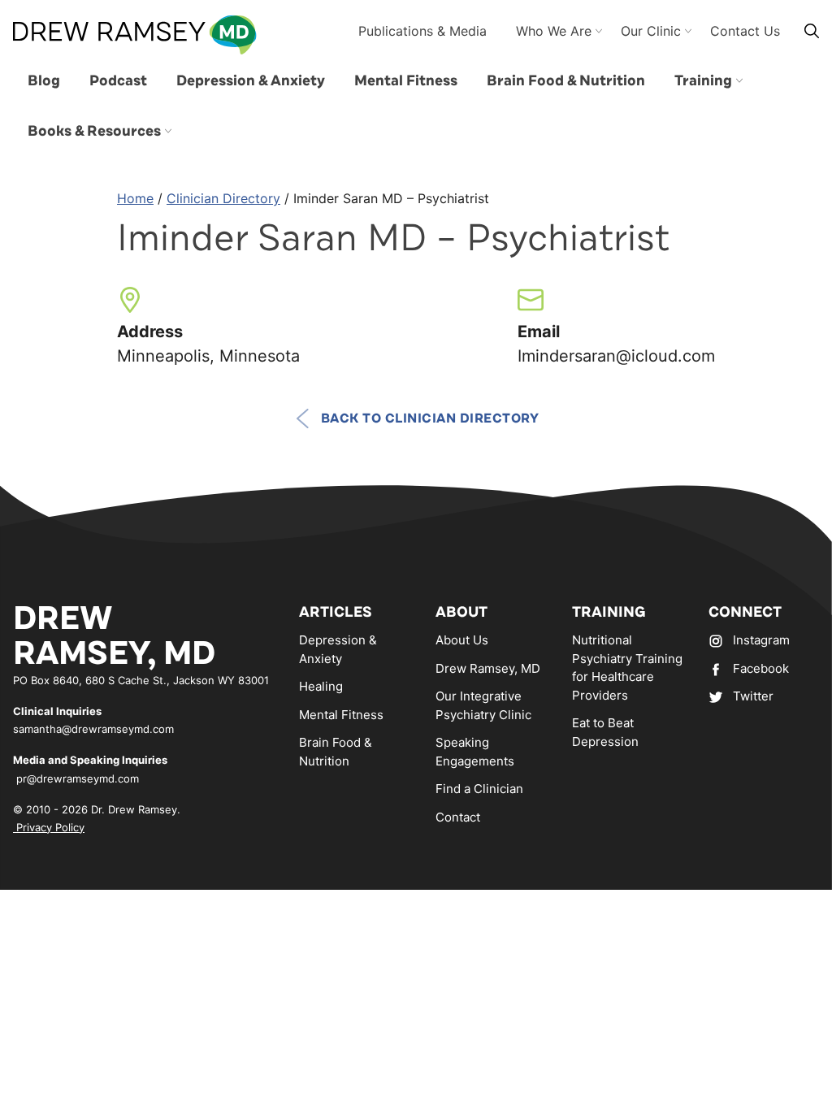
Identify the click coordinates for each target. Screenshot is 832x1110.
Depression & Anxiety (250, 80)
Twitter (753, 696)
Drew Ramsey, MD (488, 668)
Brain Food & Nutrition (566, 80)
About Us (462, 640)
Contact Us (745, 31)
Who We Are (554, 31)
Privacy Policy (48, 827)
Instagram (761, 640)
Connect (745, 612)
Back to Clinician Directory (430, 418)
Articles (335, 612)
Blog (44, 80)
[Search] (811, 30)
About (462, 612)
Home (135, 198)
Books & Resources (94, 131)
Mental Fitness (405, 80)
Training (703, 80)
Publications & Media (422, 31)
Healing (321, 686)
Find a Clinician (479, 788)
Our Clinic (651, 31)
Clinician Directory (223, 198)
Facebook (761, 668)
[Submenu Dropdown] (739, 80)
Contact (458, 817)
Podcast (118, 80)
